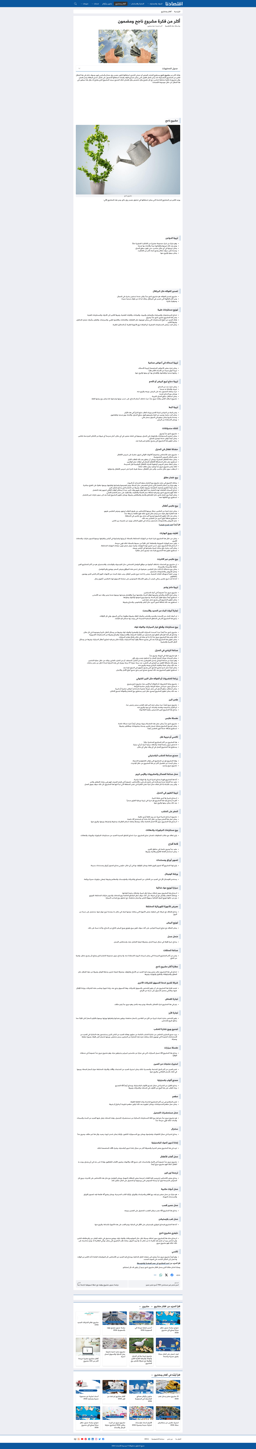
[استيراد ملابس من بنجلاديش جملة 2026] (168, 1418)
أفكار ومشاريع (166, 11)
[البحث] (75, 4)
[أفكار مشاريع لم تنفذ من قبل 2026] (114, 1392)
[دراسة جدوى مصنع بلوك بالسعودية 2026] (114, 1323)
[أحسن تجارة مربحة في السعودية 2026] (141, 1323)
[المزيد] (155, 1275)
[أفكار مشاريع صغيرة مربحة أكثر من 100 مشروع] (88, 1352)
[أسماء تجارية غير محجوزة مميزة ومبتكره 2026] (88, 1392)
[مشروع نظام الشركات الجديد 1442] (88, 1323)
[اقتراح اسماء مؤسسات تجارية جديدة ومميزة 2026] (141, 1418)
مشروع (145, 1306)
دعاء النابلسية (169, 26)
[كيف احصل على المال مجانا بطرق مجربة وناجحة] (168, 1352)
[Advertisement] (128, 99)
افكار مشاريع (160, 1306)
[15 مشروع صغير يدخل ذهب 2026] (168, 1392)
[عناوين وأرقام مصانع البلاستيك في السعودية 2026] (141, 1392)
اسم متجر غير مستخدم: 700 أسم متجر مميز (162, 1285)
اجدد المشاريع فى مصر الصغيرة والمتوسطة (153, 1263)
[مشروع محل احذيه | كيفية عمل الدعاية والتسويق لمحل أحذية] (114, 1352)
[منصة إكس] (166, 1275)
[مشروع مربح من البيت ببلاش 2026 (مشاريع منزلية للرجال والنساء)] (114, 1418)
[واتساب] (161, 1275)
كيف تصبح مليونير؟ (166, 525)
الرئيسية (177, 11)
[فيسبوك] (172, 1275)
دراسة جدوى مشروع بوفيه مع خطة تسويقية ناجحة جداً (98, 1285)
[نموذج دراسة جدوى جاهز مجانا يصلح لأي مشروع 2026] (168, 1323)
